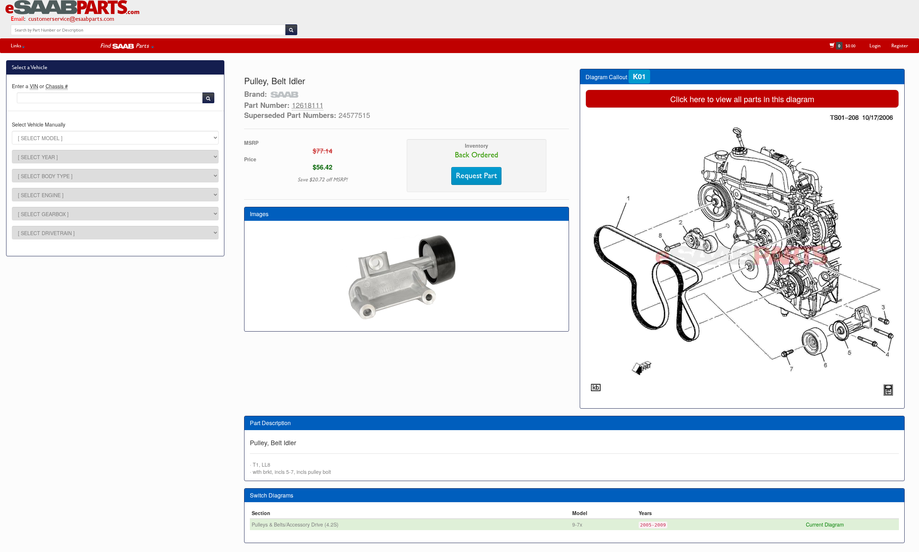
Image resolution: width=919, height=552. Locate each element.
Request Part (476, 175)
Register (899, 45)
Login (875, 45)
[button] (127, 45)
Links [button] (16, 45)
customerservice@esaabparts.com (71, 18)
